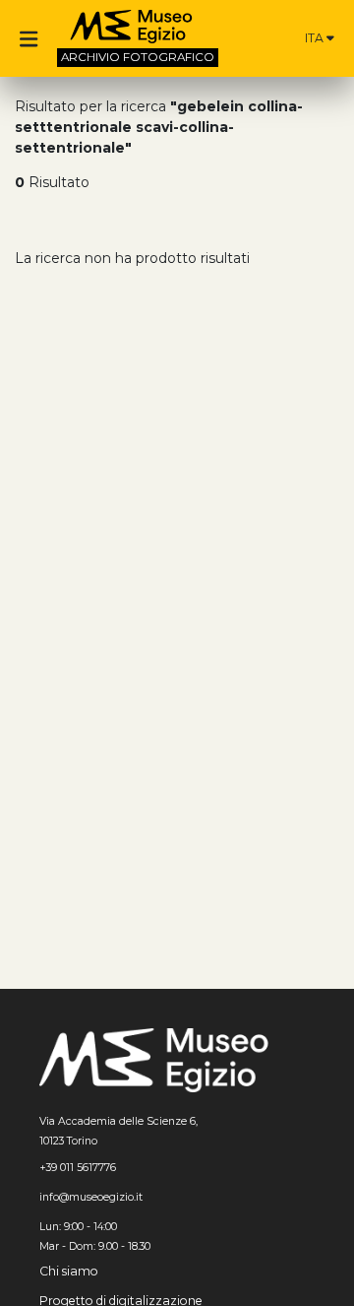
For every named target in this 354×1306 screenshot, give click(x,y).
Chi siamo (68, 1271)
